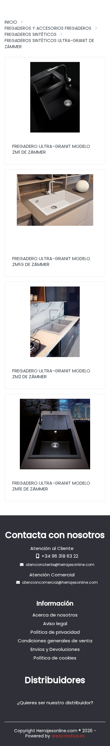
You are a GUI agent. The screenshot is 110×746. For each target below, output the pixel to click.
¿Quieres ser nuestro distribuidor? (55, 702)
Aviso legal (55, 623)
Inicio (11, 22)
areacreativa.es (68, 736)
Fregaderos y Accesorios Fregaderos (48, 28)
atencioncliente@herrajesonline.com (60, 564)
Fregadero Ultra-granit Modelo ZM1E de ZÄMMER (51, 486)
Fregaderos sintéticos (31, 34)
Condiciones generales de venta (55, 640)
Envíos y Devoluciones (55, 649)
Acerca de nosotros (55, 615)
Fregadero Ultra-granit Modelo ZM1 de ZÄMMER (51, 149)
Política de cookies (55, 658)
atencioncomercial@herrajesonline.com (60, 582)
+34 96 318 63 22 (60, 556)
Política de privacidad (55, 632)
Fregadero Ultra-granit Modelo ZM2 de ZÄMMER (51, 373)
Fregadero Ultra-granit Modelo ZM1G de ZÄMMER (51, 261)
